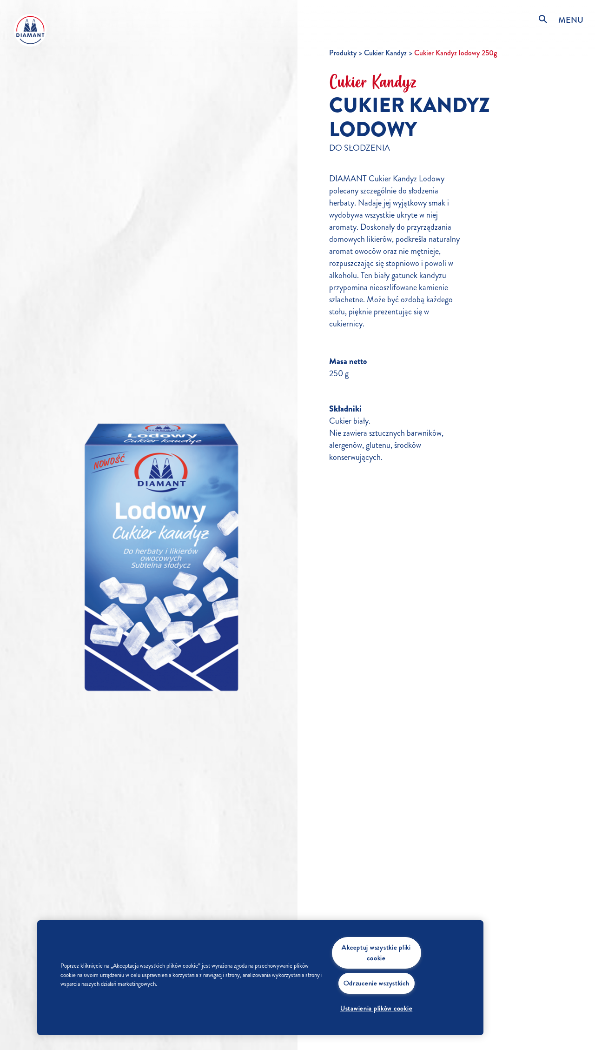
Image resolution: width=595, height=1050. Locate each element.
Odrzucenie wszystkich (377, 983)
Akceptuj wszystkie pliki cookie (376, 953)
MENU (570, 20)
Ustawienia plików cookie (376, 1008)
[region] (260, 977)
